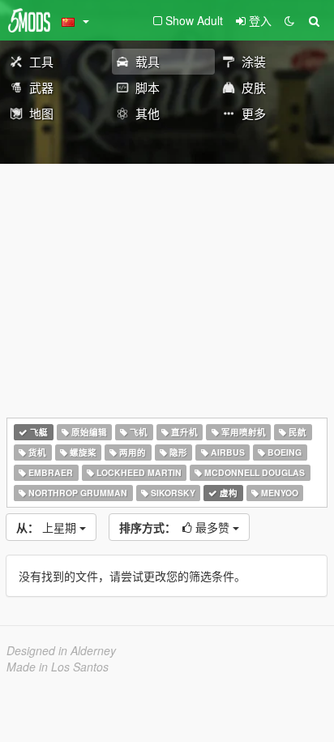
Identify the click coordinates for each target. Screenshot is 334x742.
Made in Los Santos (57, 666)
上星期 (47, 527)
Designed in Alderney (61, 650)
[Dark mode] (289, 20)
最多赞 (176, 527)
